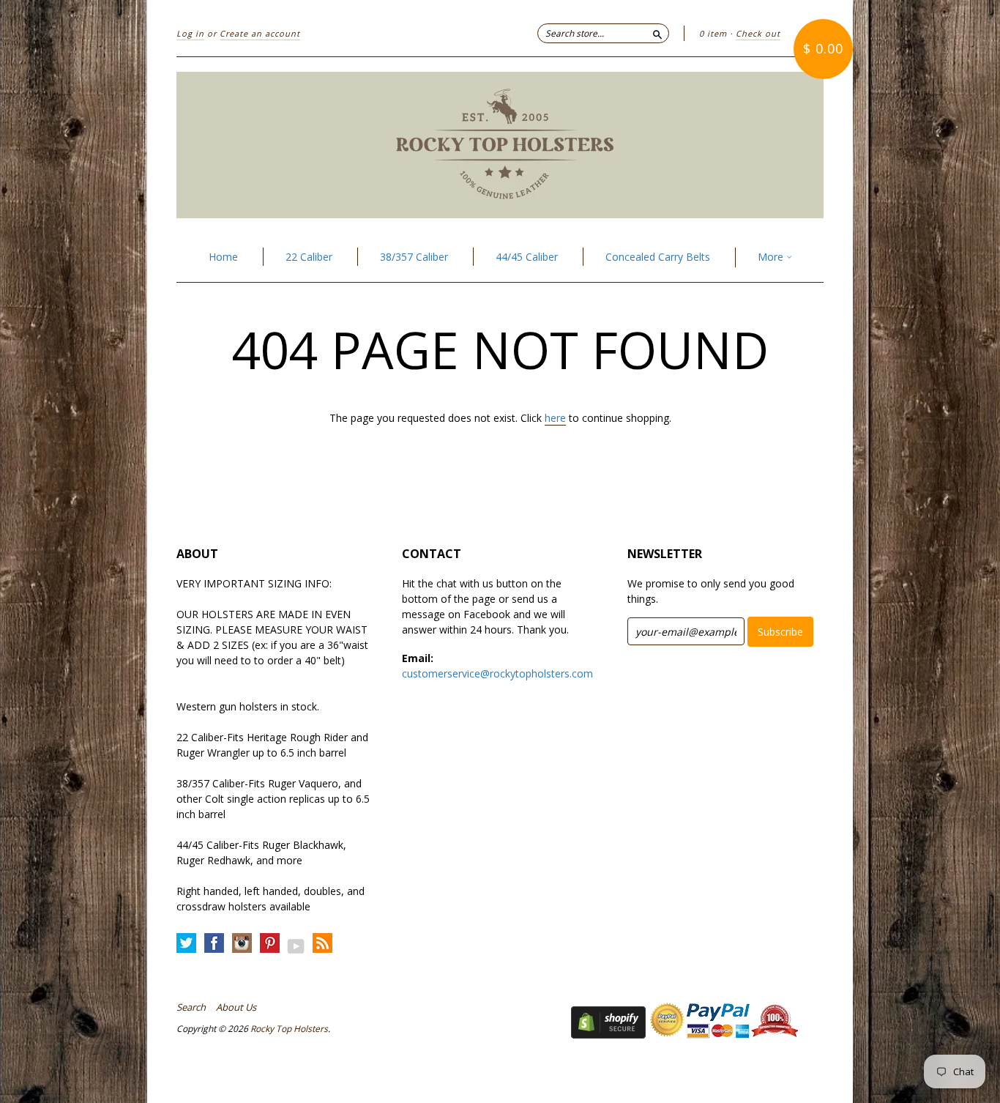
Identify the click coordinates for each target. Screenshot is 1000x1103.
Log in (190, 33)
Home (223, 257)
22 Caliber (309, 257)
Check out (758, 33)
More (772, 257)
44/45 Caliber (527, 257)
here (555, 418)
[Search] (657, 33)
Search (191, 1007)
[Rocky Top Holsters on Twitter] (186, 943)
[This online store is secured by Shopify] (608, 1034)
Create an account (260, 33)
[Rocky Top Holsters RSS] (322, 943)
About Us (236, 1007)
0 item (713, 33)
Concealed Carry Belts (657, 257)
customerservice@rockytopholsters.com (497, 673)
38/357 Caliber (414, 257)
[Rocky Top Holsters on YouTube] (296, 945)
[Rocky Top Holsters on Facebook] (214, 943)
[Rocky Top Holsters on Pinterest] (270, 943)
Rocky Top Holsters (289, 1028)
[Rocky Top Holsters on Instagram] (242, 943)
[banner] (500, 145)
